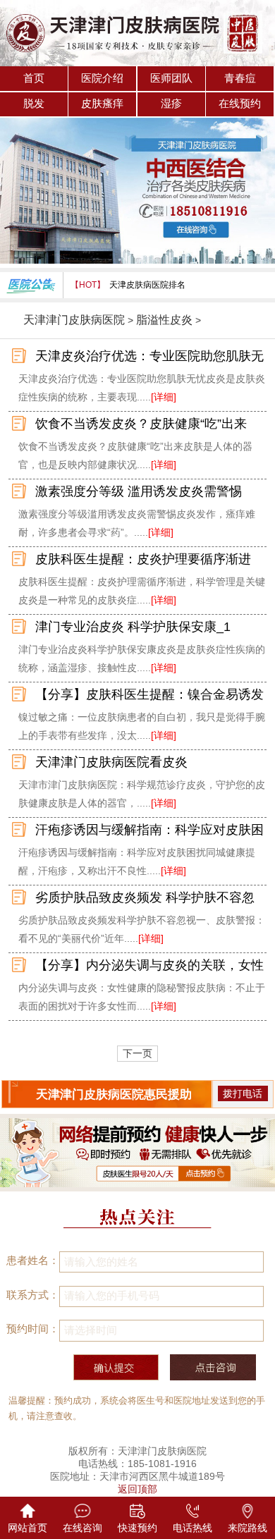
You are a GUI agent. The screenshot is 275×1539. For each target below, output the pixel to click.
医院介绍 (102, 78)
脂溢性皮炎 (164, 320)
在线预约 (240, 103)
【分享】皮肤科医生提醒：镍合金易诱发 (149, 694)
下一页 (137, 1053)
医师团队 (171, 78)
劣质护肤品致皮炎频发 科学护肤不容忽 (145, 897)
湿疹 (171, 103)
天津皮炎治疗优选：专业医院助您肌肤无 (149, 356)
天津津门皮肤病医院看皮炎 (111, 762)
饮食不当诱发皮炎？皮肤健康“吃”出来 (141, 424)
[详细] (163, 397)
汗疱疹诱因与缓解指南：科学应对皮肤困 (149, 830)
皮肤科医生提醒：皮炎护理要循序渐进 (143, 559)
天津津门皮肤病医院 (74, 320)
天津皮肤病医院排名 (147, 285)
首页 (33, 78)
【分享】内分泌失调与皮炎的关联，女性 (149, 965)
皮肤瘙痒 (102, 103)
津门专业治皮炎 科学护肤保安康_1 (133, 627)
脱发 (33, 103)
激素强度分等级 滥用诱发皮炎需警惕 (138, 491)
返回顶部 (137, 1489)
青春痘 (240, 78)
